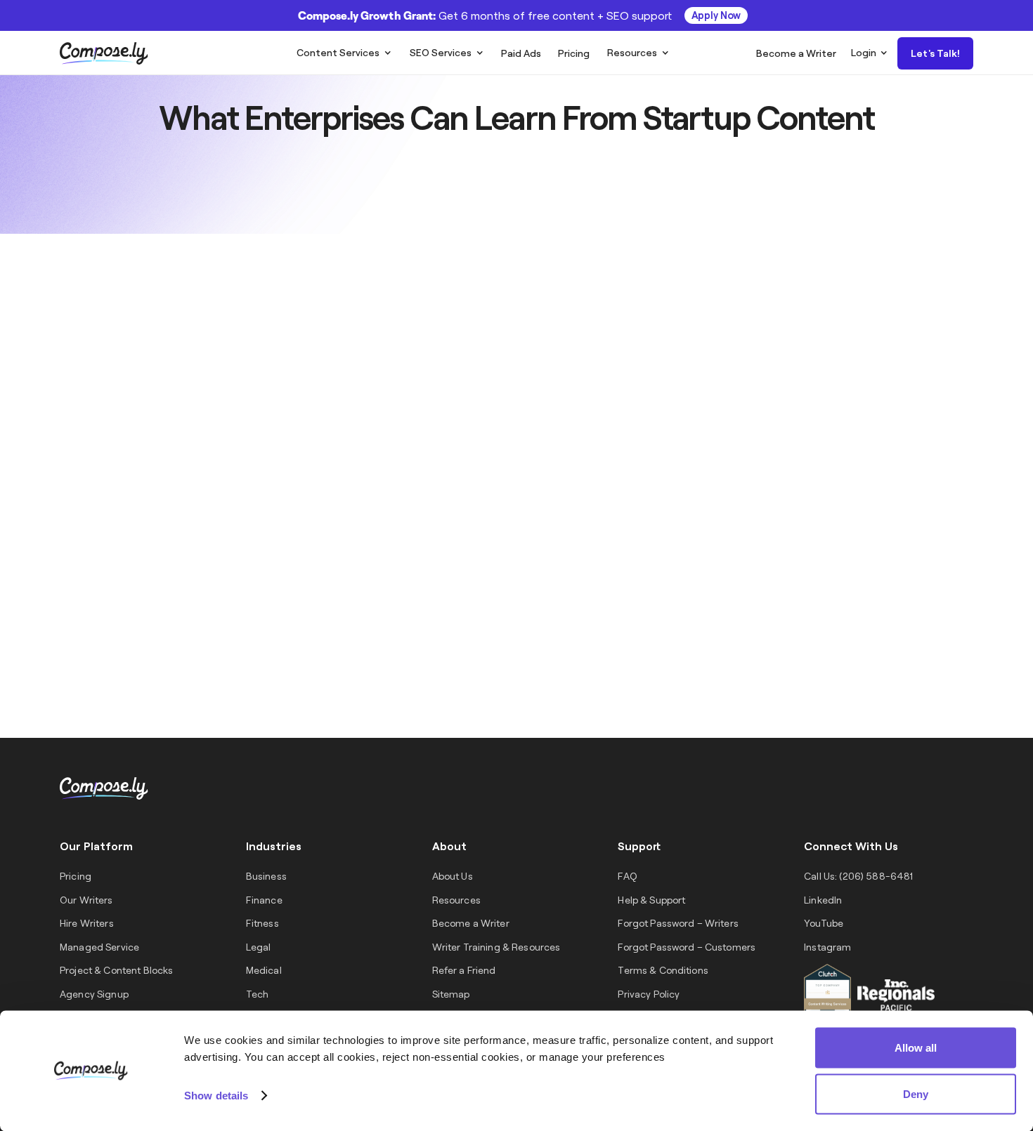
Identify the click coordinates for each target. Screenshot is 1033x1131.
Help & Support (651, 900)
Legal (258, 947)
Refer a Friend (464, 970)
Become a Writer (470, 923)
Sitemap (451, 994)
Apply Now (716, 15)
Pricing (75, 876)
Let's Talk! (935, 53)
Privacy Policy (649, 994)
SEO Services (441, 52)
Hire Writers (87, 923)
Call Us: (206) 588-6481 (858, 876)
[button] (344, 52)
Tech (257, 994)
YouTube (823, 923)
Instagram (827, 947)
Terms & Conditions (663, 970)
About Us (452, 876)
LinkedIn (823, 900)
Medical (264, 970)
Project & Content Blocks (116, 970)
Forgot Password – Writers (678, 923)
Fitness (262, 923)
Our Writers (86, 900)
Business (266, 876)
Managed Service (99, 947)
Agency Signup (94, 994)
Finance (264, 900)
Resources (632, 52)
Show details (216, 1095)
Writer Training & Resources (496, 947)
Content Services (338, 52)
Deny (915, 1093)
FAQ (627, 876)
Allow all (916, 1048)
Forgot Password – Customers (686, 947)
